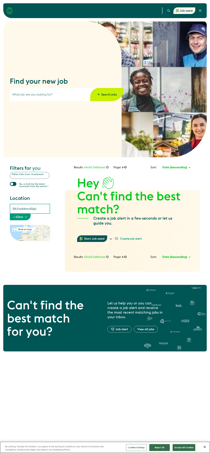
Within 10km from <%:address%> (28, 174)
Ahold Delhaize (94, 167)
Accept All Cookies (183, 447)
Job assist (186, 10)
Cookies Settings (136, 447)
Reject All (159, 447)
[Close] (204, 447)
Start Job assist (94, 238)
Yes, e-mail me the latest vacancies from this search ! (33, 184)
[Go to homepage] (9, 10)
